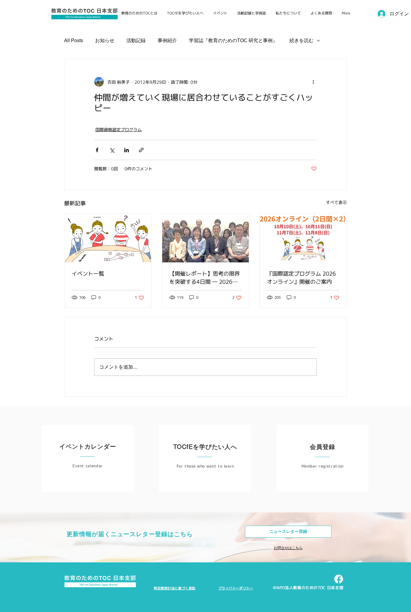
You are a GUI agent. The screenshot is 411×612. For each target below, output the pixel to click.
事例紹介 (167, 40)
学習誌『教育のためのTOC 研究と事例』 (233, 40)
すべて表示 (336, 202)
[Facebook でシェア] (97, 150)
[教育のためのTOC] (339, 579)
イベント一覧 (88, 273)
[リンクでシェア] (141, 150)
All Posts (73, 40)
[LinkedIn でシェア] (126, 150)
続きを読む (301, 40)
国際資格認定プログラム (118, 129)
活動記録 (136, 40)
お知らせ (104, 40)
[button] (288, 532)
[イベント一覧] (107, 238)
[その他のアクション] (313, 81)
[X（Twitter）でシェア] (112, 150)
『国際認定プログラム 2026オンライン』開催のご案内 (301, 278)
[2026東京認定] (205, 238)
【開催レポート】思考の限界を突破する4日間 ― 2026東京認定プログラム (204, 278)
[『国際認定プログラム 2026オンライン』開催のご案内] (303, 238)
